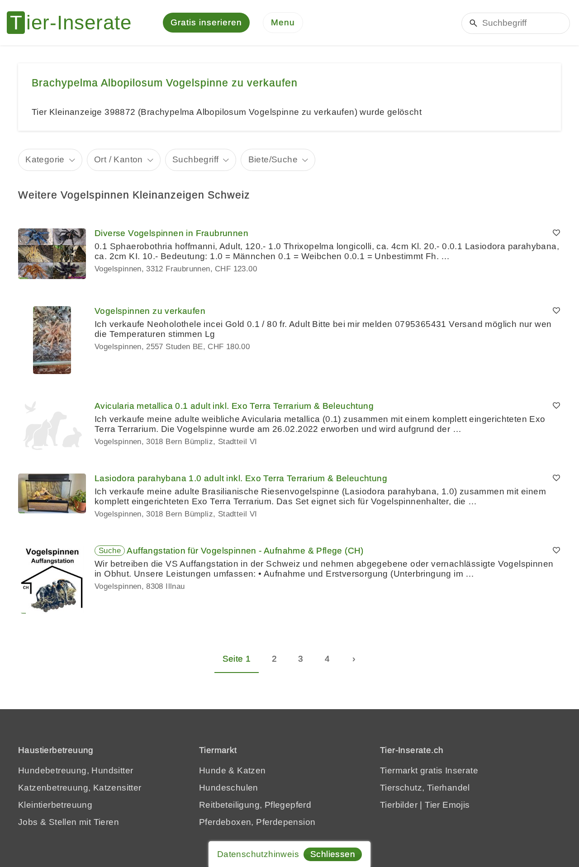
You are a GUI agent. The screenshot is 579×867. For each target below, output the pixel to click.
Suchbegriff (195, 159)
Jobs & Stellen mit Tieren (68, 822)
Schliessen (332, 854)
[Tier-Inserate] (74, 22)
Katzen (251, 770)
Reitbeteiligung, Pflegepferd (255, 805)
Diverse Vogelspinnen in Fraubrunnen (171, 233)
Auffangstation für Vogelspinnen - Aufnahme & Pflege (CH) (245, 550)
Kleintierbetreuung (55, 805)
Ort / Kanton (118, 159)
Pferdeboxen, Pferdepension (257, 822)
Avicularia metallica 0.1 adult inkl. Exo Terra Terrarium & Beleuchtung (234, 406)
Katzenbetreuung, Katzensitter (80, 787)
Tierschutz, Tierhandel (425, 787)
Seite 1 (237, 658)
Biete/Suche (273, 159)
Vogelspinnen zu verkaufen (150, 311)
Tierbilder (399, 805)
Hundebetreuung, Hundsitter (75, 770)
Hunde (212, 770)
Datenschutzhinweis (258, 854)
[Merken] (556, 233)
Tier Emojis (447, 805)
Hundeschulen (228, 787)
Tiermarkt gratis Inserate (429, 770)
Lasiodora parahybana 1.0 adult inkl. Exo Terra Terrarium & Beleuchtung (241, 478)
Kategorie (45, 159)
